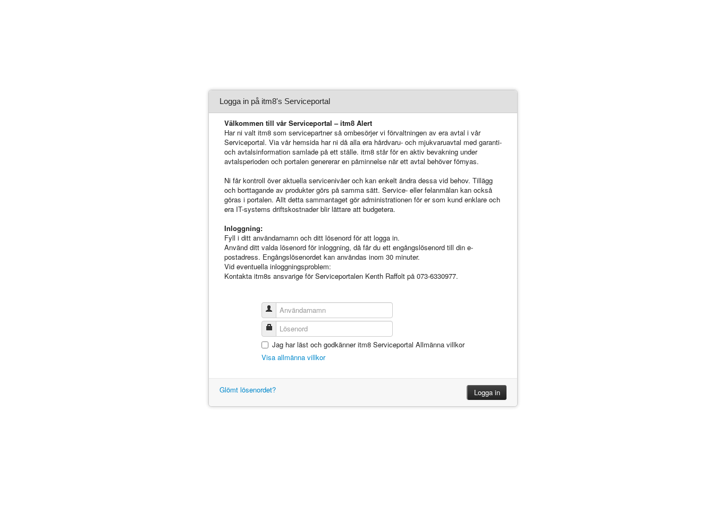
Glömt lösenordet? (248, 390)
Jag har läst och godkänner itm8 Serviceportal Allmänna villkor (368, 344)
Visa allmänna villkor (293, 357)
